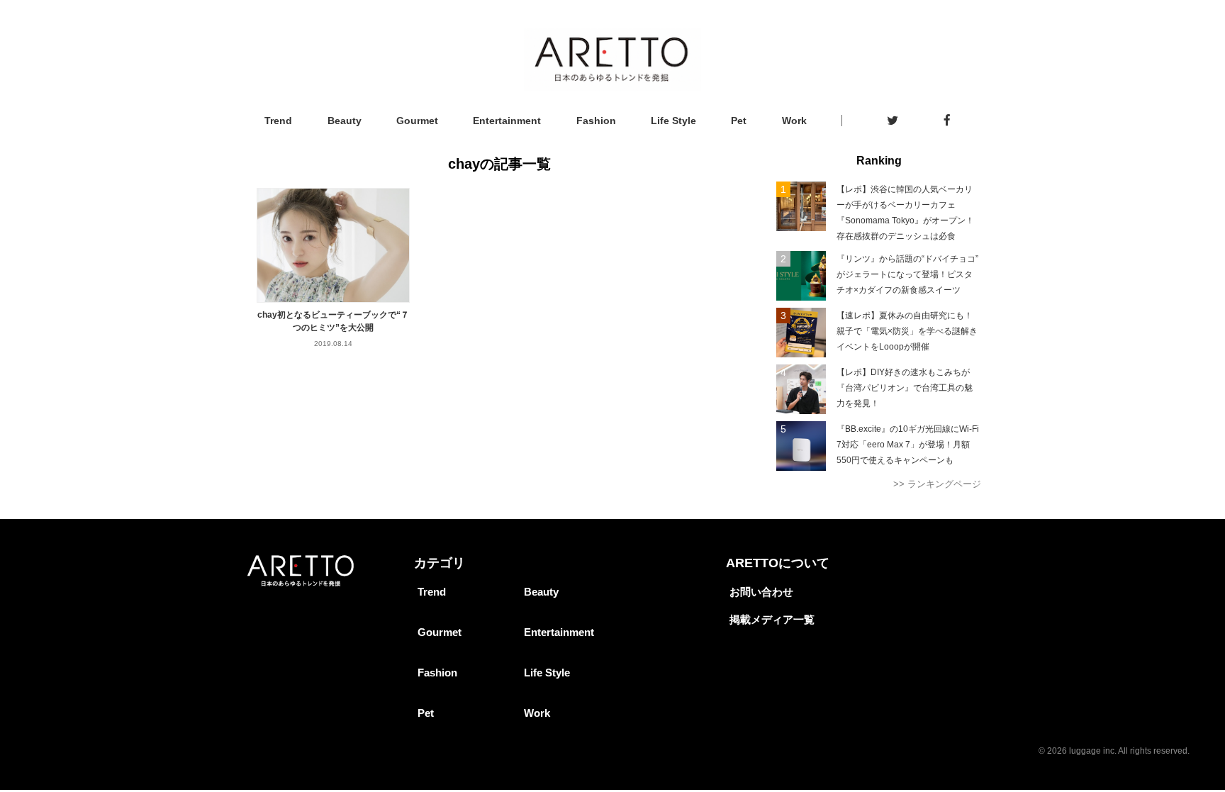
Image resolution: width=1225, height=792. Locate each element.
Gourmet (417, 120)
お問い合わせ (761, 592)
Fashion (596, 120)
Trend (278, 120)
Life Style (673, 120)
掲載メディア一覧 (772, 619)
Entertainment (507, 120)
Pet (738, 120)
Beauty (345, 120)
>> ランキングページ (937, 484)
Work (794, 120)
